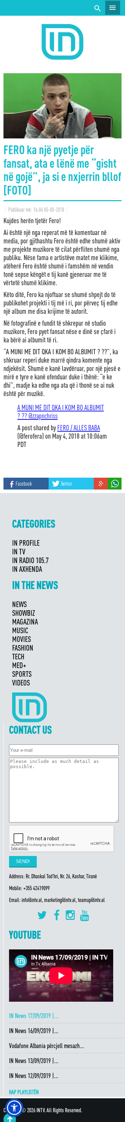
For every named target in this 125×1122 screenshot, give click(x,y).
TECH (18, 656)
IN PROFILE (26, 542)
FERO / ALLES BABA (78, 427)
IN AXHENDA (27, 568)
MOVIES (21, 639)
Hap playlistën (24, 1092)
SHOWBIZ (23, 612)
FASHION (22, 647)
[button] (14, 1107)
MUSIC (20, 630)
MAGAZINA (25, 621)
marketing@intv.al (60, 900)
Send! (23, 861)
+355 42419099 (36, 888)
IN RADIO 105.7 (30, 560)
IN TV (18, 551)
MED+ (19, 665)
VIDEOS (21, 682)
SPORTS (22, 673)
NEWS (19, 604)
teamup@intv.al (91, 900)
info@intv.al (32, 900)
